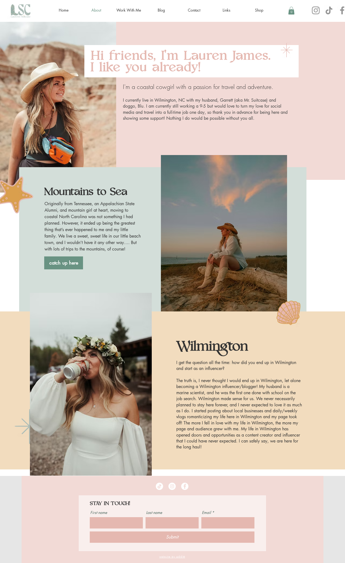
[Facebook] (184, 486)
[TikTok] (329, 10)
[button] (291, 11)
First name (98, 512)
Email (206, 512)
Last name (154, 512)
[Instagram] (315, 10)
